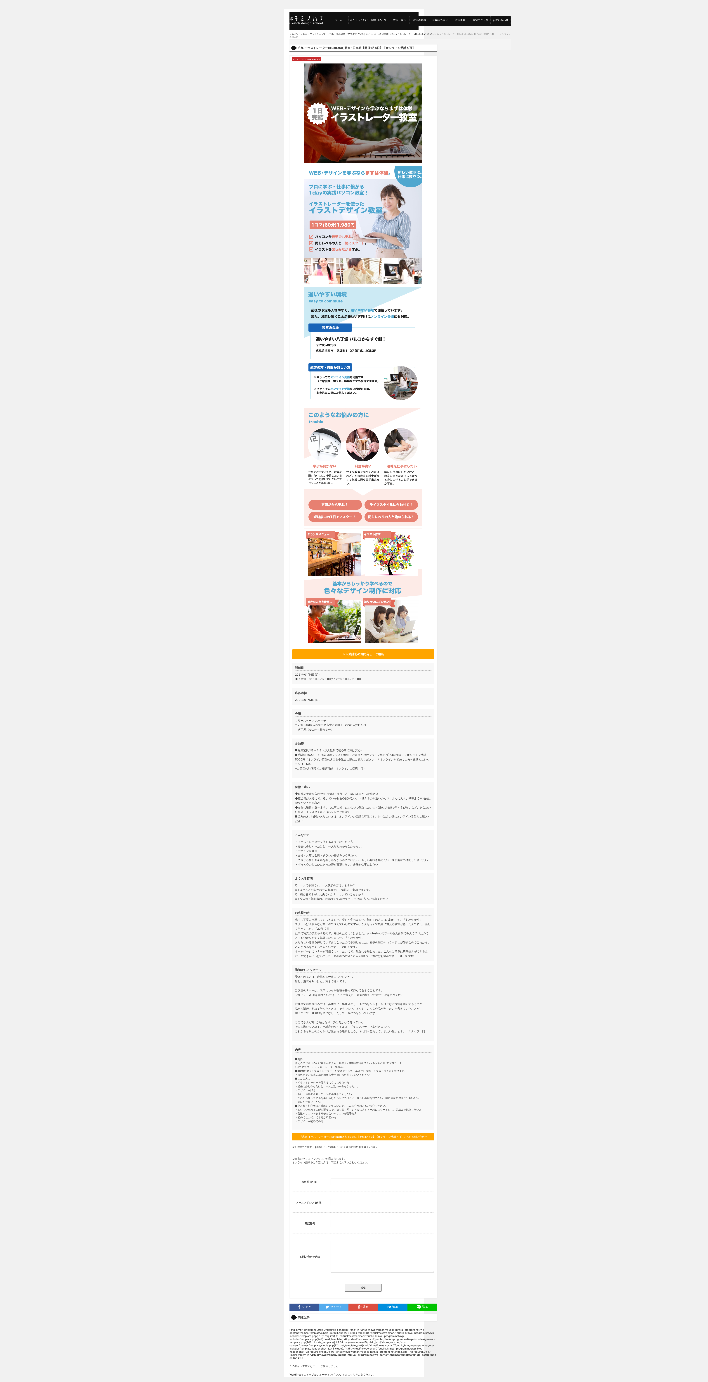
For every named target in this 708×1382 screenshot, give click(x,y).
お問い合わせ (500, 20)
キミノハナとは (359, 20)
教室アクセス (480, 20)
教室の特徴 (419, 20)
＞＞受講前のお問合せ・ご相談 (363, 654)
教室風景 (460, 20)
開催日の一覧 (379, 20)
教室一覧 (398, 20)
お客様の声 (438, 20)
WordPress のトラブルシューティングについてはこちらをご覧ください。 (332, 1374)
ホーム (338, 20)
